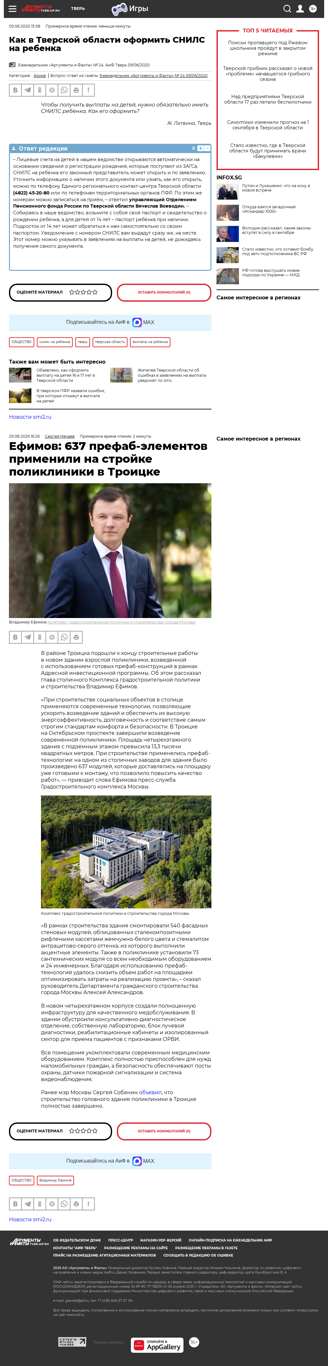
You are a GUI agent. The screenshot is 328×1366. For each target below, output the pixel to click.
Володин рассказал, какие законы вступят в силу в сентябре (276, 230)
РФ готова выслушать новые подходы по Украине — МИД (271, 272)
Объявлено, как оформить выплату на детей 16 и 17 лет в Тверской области (66, 375)
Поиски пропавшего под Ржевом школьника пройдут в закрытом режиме (268, 48)
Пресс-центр (120, 1240)
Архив (40, 75)
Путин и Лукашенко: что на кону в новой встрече (276, 188)
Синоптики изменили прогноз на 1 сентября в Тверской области (268, 125)
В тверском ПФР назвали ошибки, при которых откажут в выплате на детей (71, 395)
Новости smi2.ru (30, 417)
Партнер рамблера (108, 1342)
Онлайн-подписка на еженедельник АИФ (230, 1240)
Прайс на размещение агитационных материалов (104, 1255)
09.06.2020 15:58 (24, 26)
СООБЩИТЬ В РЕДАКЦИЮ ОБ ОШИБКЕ (198, 1255)
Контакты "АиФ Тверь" (75, 1248)
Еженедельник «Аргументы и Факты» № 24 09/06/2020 (154, 75)
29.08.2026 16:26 (24, 436)
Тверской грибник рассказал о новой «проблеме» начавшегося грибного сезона (268, 74)
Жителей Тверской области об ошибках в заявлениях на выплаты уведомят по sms (172, 375)
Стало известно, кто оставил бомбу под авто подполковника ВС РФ (277, 251)
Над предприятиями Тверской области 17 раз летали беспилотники (268, 99)
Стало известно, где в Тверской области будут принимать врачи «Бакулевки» (267, 151)
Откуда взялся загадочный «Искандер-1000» (269, 209)
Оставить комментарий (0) (164, 292)
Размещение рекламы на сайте (136, 1248)
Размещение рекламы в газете (206, 1248)
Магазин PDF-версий (160, 1240)
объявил (150, 1092)
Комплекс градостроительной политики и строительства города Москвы (121, 622)
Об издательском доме (77, 1240)
